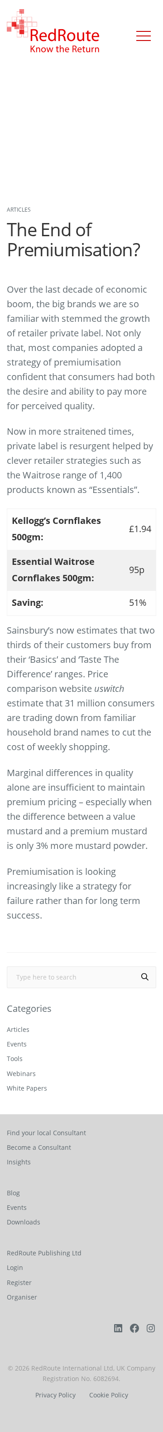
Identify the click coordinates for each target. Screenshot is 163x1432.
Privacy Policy (55, 1395)
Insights (19, 1162)
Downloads (23, 1222)
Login (15, 1267)
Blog (13, 1192)
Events (17, 1044)
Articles (19, 210)
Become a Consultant (39, 1147)
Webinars (21, 1073)
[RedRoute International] (53, 32)
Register (19, 1282)
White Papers (27, 1088)
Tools (15, 1058)
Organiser (22, 1297)
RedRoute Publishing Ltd (44, 1253)
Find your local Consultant (46, 1132)
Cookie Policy (108, 1395)
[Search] (145, 977)
